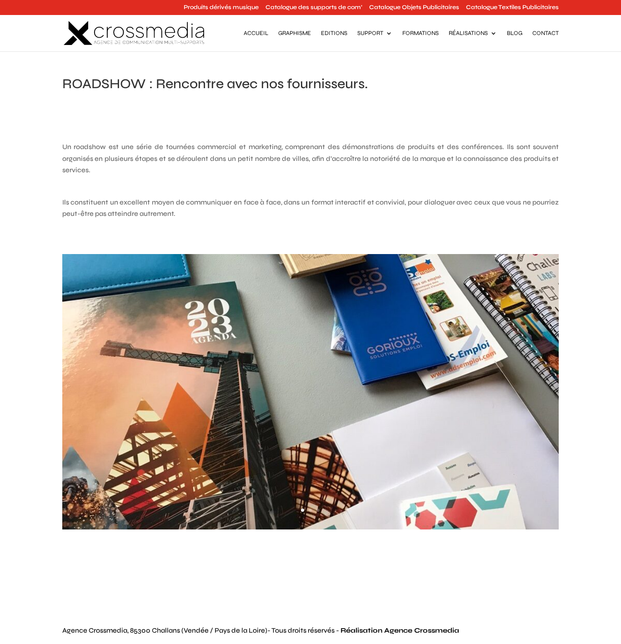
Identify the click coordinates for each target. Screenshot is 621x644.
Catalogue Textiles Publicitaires (512, 8)
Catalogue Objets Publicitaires (414, 8)
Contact (545, 33)
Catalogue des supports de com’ (313, 8)
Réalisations (468, 33)
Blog (514, 33)
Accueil (256, 33)
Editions (334, 33)
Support (370, 33)
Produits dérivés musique (221, 8)
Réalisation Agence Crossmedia (400, 630)
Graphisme (294, 33)
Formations (420, 33)
